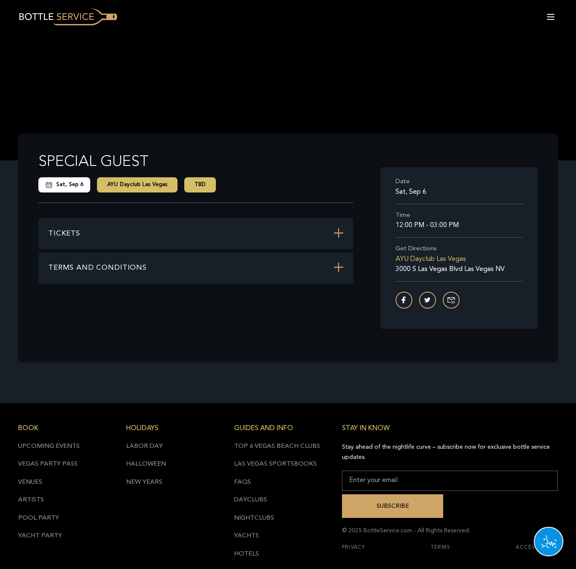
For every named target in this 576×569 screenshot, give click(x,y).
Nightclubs (254, 518)
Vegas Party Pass (48, 464)
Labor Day (144, 446)
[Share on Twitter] (427, 300)
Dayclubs (250, 500)
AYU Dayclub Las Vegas (137, 184)
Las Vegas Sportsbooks (275, 464)
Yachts (246, 536)
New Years (144, 482)
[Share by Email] (451, 300)
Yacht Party (40, 536)
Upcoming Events (49, 446)
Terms (440, 547)
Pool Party (38, 518)
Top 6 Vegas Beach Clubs (277, 446)
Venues (30, 482)
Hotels (246, 554)
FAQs (242, 482)
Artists (31, 500)
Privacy (353, 547)
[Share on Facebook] (404, 300)
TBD (200, 184)
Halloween (146, 464)
